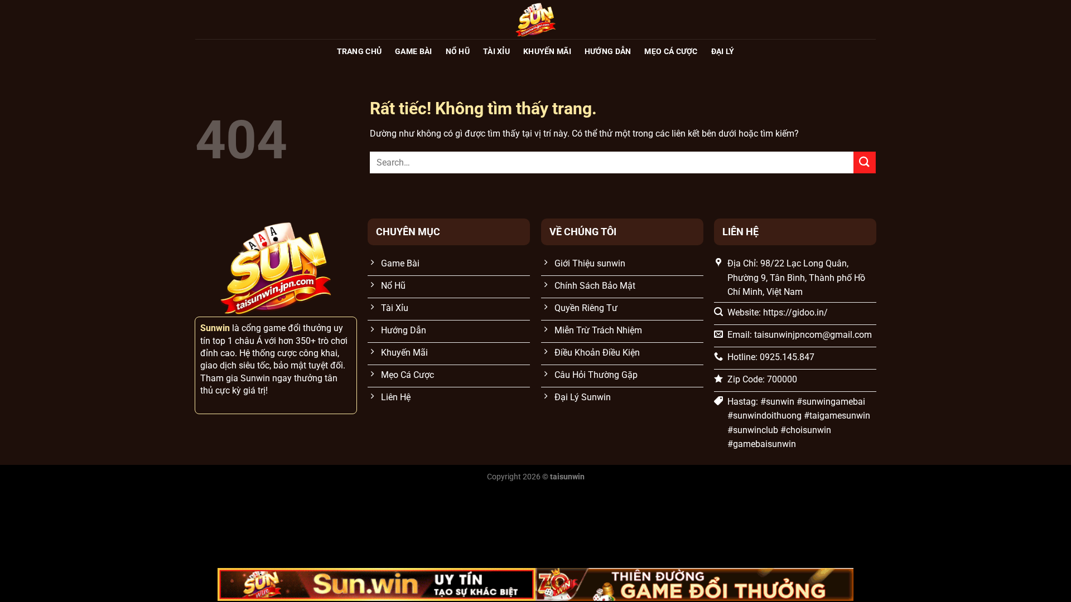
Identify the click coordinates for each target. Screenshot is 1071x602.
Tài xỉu (496, 51)
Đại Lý (723, 51)
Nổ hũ (458, 51)
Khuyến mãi (547, 51)
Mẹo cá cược (670, 51)
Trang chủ (359, 51)
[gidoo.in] (535, 19)
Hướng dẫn (608, 51)
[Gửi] (864, 162)
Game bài (413, 51)
